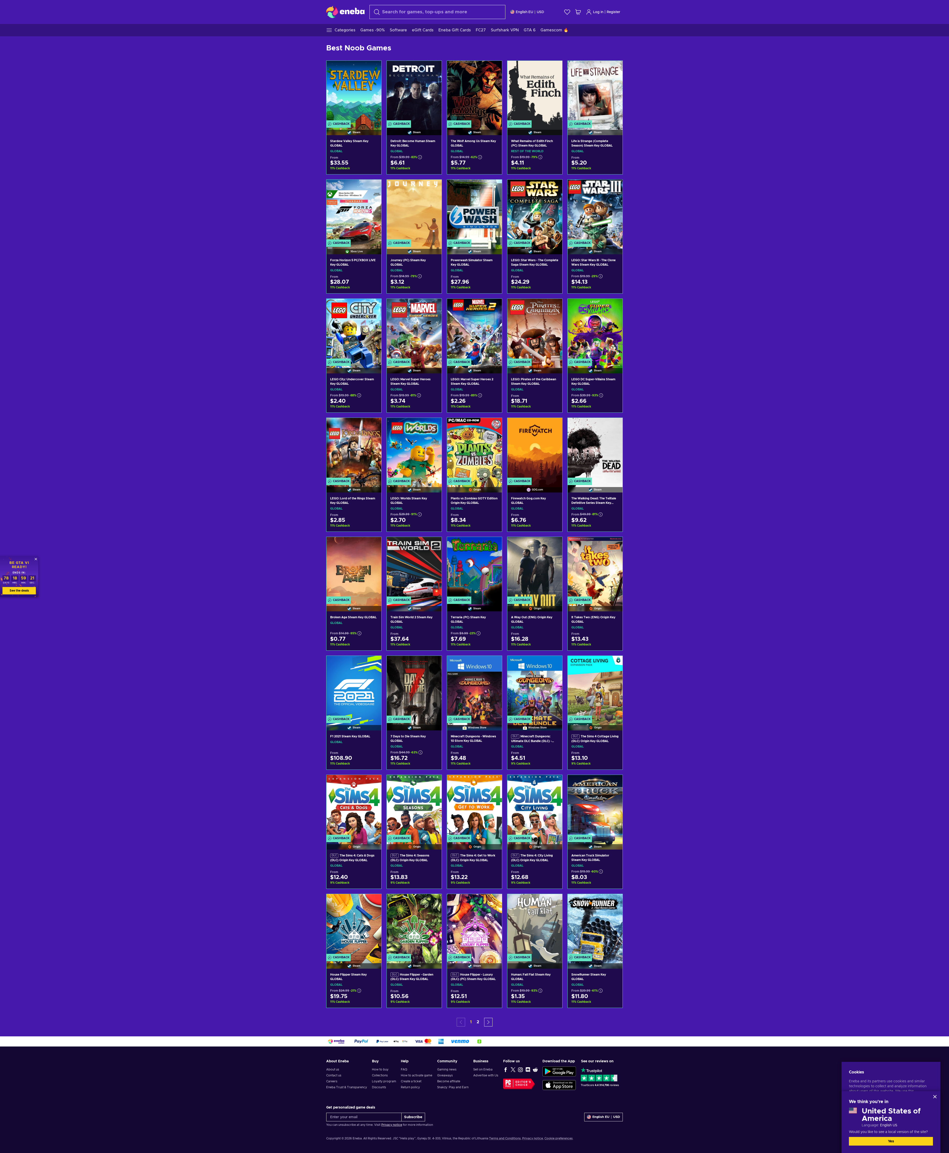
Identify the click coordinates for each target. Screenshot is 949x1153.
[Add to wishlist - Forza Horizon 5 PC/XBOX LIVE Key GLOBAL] (373, 187)
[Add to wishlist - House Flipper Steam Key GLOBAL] (373, 902)
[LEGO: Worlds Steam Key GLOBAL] (414, 449)
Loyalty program (384, 1081)
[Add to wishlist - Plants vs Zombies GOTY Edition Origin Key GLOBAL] (493, 426)
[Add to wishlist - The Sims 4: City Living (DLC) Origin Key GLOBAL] (554, 783)
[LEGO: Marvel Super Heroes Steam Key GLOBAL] (414, 330)
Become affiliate (448, 1081)
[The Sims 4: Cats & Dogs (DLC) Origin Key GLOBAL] (353, 806)
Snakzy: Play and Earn (453, 1087)
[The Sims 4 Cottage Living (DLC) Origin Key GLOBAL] (595, 687)
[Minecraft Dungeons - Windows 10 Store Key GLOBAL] (474, 687)
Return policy (410, 1087)
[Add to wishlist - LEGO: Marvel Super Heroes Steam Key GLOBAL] (433, 307)
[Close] (934, 1096)
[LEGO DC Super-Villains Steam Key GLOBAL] (595, 330)
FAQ (404, 1069)
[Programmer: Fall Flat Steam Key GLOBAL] (534, 925)
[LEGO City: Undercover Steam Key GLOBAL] (353, 330)
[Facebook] (505, 1069)
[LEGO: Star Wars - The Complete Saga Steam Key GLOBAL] (534, 211)
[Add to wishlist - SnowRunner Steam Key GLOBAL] (614, 902)
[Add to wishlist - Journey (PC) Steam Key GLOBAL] (433, 187)
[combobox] (437, 12)
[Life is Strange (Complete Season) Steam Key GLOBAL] (595, 92)
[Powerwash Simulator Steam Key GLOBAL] (474, 211)
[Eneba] (345, 12)
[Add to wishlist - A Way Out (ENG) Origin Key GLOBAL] (554, 545)
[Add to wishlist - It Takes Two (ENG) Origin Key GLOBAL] (614, 545)
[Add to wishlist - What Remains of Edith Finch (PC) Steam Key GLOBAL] (554, 69)
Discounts (379, 1087)
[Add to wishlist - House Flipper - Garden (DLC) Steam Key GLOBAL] (433, 902)
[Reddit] (535, 1069)
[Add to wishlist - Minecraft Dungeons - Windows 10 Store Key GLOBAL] (493, 664)
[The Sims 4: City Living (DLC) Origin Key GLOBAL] (534, 806)
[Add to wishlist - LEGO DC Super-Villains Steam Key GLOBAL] (614, 307)
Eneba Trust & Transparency (346, 1087)
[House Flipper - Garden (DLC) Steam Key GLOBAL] (414, 925)
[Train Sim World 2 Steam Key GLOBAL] (414, 568)
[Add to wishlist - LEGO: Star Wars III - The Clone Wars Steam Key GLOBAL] (614, 187)
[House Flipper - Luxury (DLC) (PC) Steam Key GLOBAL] (474, 925)
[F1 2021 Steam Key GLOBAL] (353, 687)
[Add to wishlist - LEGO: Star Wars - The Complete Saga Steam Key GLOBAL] (554, 187)
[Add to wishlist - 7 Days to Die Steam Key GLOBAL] (433, 664)
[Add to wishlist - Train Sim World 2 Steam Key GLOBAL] (433, 545)
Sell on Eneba (483, 1069)
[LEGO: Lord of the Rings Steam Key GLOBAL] (353, 449)
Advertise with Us (485, 1075)
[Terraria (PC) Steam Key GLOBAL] (474, 568)
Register (613, 12)
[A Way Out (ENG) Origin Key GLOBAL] (534, 568)
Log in (598, 12)
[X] (513, 1069)
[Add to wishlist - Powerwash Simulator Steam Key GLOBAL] (493, 187)
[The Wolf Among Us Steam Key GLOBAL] (474, 92)
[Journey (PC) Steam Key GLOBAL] (414, 211)
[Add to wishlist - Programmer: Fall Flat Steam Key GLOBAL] (554, 902)
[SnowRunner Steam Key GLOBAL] (595, 925)
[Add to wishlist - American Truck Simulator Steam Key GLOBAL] (614, 783)
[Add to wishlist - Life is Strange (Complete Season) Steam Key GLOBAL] (614, 69)
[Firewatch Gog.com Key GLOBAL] (534, 449)
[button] (488, 1022)
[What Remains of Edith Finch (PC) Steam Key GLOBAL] (534, 92)
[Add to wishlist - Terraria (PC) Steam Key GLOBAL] (493, 545)
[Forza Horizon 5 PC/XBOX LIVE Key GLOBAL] (353, 211)
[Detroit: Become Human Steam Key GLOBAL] (414, 92)
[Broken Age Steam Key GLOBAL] (353, 568)
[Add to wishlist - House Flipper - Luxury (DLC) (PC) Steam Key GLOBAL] (493, 902)
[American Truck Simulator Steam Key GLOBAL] (595, 806)
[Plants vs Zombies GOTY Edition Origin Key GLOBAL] (474, 449)
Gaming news (446, 1069)
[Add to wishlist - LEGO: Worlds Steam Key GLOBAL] (433, 426)
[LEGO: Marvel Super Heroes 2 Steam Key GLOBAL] (474, 330)
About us (332, 1069)
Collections (380, 1075)
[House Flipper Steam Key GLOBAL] (353, 925)
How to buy (380, 1069)
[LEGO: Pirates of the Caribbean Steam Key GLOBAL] (534, 330)
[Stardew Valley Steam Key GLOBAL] (353, 92)
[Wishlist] (567, 12)
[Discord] (527, 1069)
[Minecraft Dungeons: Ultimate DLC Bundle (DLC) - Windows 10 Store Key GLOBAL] (534, 687)
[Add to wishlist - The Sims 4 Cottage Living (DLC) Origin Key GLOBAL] (614, 664)
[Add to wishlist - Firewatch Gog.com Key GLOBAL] (554, 426)
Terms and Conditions (505, 1138)
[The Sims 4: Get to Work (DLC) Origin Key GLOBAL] (474, 806)
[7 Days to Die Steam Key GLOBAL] (414, 687)
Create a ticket (411, 1081)
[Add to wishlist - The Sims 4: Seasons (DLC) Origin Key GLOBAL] (433, 783)
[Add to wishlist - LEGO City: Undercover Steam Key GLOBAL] (373, 307)
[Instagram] (520, 1069)
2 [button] (478, 1022)
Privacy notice (391, 1124)
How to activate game (416, 1075)
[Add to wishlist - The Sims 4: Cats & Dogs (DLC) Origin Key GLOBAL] (373, 783)
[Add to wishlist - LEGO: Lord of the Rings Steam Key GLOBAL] (373, 426)
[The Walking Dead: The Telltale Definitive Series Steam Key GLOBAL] (595, 449)
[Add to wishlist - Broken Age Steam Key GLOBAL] (373, 545)
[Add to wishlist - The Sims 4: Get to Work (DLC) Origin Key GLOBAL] (493, 783)
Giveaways (445, 1075)
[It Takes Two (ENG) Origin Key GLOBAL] (595, 568)
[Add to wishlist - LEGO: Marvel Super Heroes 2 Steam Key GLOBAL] (493, 307)
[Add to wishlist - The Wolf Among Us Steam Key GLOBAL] (493, 69)
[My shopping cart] (578, 12)
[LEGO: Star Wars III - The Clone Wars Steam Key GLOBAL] (595, 211)
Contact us (333, 1075)
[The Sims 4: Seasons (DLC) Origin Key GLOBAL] (414, 806)
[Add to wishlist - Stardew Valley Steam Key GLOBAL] (373, 69)
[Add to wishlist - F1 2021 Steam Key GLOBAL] (373, 664)
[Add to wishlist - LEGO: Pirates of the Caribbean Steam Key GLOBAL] (554, 307)
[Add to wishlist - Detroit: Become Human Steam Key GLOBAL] (433, 69)
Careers (331, 1081)
